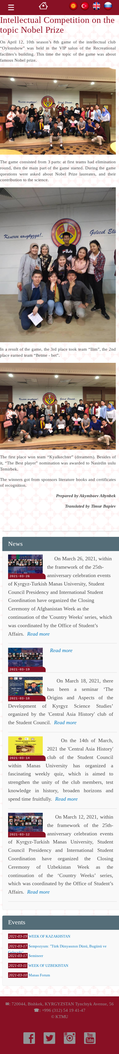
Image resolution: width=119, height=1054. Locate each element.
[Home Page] (43, 7)
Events (16, 922)
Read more (38, 634)
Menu (11, 7)
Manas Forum (39, 975)
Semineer (36, 956)
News (15, 543)
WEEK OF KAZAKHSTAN (49, 936)
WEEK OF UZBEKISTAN (48, 965)
